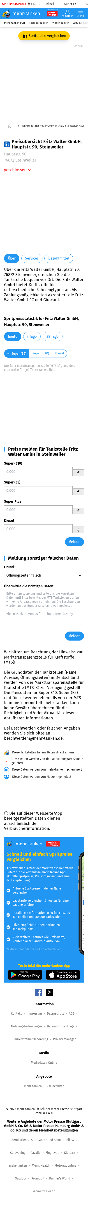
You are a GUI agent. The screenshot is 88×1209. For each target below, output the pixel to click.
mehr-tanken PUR (14, 23)
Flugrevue (52, 1153)
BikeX (70, 1140)
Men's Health (41, 1166)
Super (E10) (13, 463)
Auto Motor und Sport (46, 1140)
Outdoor (20, 1178)
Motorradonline (65, 1166)
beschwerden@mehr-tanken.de (33, 738)
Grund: (9, 567)
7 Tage (32, 336)
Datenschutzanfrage (60, 1026)
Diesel (9, 520)
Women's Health (44, 1191)
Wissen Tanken (60, 23)
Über (12, 258)
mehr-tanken (18, 1166)
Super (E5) (12, 482)
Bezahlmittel (58, 258)
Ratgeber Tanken (38, 23)
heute (12, 336)
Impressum (34, 1013)
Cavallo (35, 1153)
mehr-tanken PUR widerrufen (44, 1086)
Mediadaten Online (44, 1063)
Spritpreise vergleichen (47, 36)
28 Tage (52, 336)
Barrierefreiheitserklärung (30, 1039)
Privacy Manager (64, 1039)
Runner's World (59, 1178)
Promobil (37, 1178)
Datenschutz (55, 1013)
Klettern (69, 1153)
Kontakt (16, 1013)
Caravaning (17, 1153)
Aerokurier (19, 1140)
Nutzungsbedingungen (26, 1026)
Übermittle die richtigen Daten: (29, 586)
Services (32, 258)
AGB (71, 1013)
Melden (74, 542)
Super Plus (12, 501)
